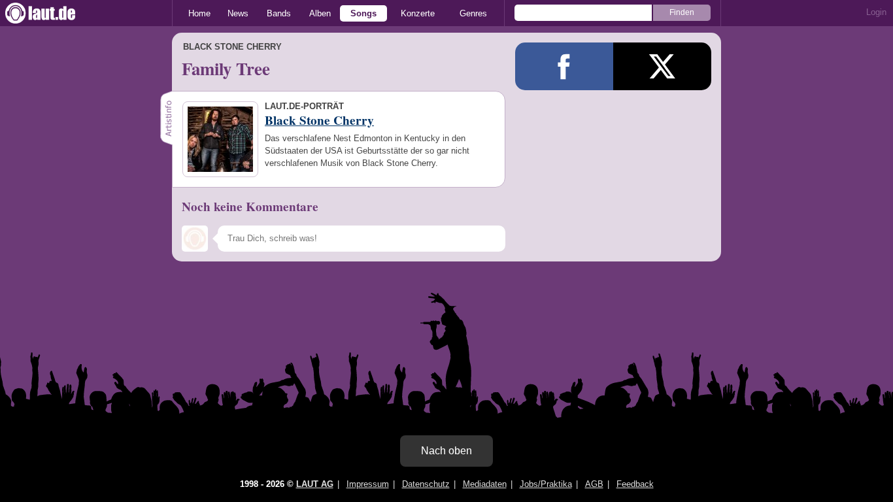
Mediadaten (485, 484)
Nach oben (446, 450)
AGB (594, 484)
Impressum (367, 484)
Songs (363, 13)
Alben (320, 13)
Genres (473, 13)
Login (876, 12)
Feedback (635, 484)
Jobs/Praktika (546, 484)
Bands (279, 13)
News (237, 13)
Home (199, 13)
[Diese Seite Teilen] (564, 66)
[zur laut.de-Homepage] (52, 13)
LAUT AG (314, 484)
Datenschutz (426, 484)
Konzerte (418, 13)
